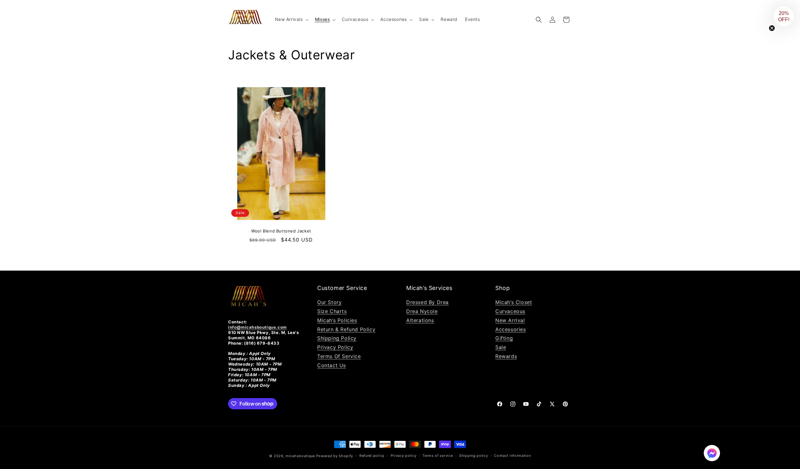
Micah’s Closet (513, 302)
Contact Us (331, 365)
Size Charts (332, 311)
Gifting (504, 338)
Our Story (329, 302)
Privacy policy (404, 455)
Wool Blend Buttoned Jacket (281, 230)
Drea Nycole (422, 311)
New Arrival (510, 320)
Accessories (510, 329)
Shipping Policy (337, 338)
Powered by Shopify (334, 456)
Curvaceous (510, 311)
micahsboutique (300, 456)
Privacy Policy (335, 347)
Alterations (420, 320)
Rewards (506, 356)
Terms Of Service (339, 356)
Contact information (512, 455)
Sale (500, 347)
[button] (291, 19)
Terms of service (437, 455)
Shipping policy (473, 455)
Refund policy (371, 455)
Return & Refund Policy (346, 329)
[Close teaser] (772, 28)
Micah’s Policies (337, 320)
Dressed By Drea (427, 302)
